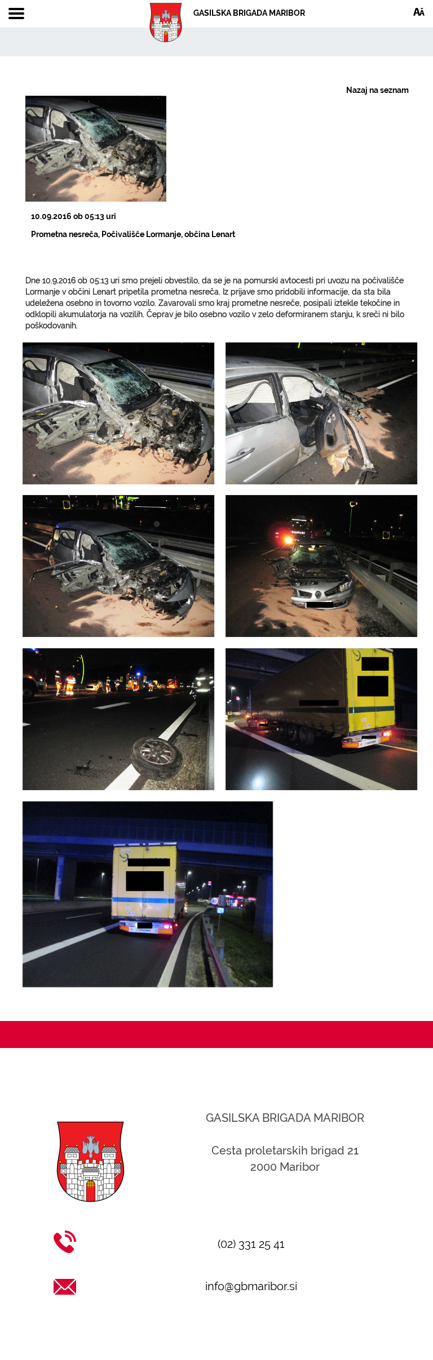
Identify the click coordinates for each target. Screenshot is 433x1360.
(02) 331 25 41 (251, 1244)
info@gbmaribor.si (251, 1286)
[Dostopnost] (419, 11)
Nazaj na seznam (377, 90)
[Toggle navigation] (16, 14)
